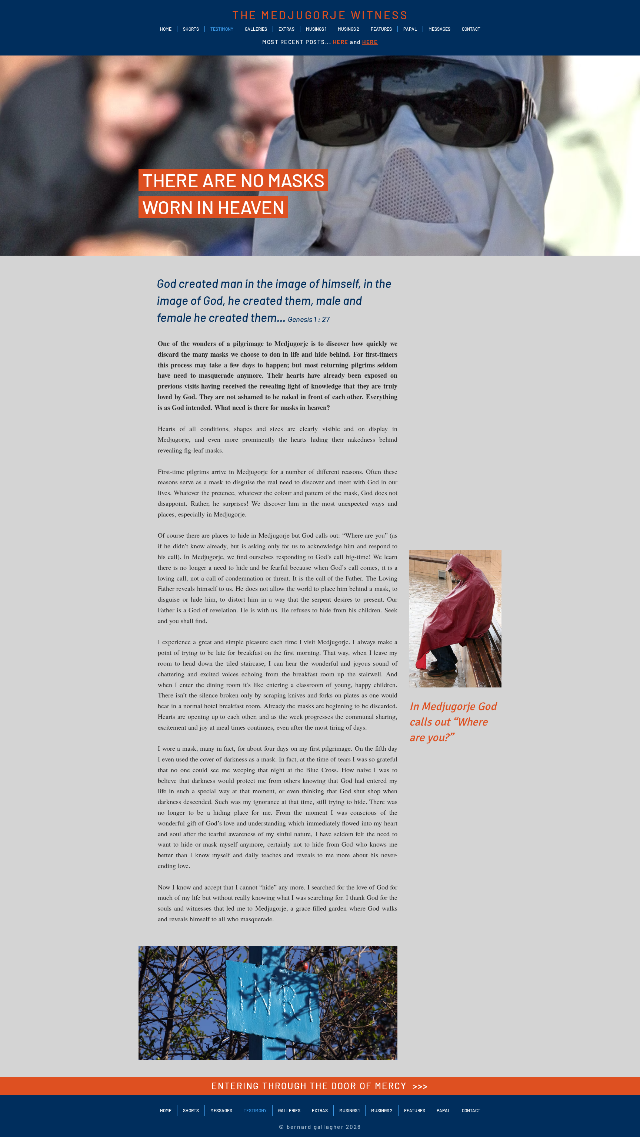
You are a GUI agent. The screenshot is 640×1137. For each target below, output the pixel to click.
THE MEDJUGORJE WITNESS (320, 14)
